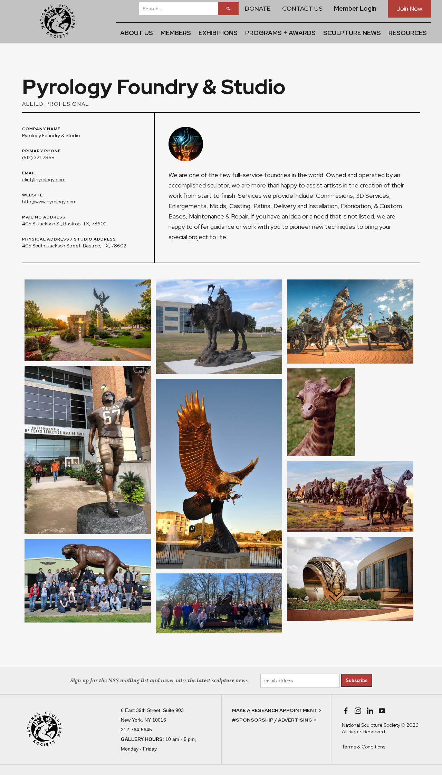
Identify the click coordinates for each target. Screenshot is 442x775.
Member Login (355, 8)
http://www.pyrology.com (49, 201)
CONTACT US (302, 8)
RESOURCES (407, 33)
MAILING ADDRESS (44, 217)
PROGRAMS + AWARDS (280, 33)
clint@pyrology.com (44, 179)
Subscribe (356, 680)
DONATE (258, 8)
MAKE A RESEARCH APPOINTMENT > (276, 710)
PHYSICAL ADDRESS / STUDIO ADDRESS (69, 239)
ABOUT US (136, 33)
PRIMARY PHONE (41, 151)
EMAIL (29, 173)
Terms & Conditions (363, 747)
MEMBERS (176, 33)
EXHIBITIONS (218, 33)
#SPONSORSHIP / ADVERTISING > (274, 720)
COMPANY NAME (41, 129)
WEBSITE (32, 195)
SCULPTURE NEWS (352, 33)
